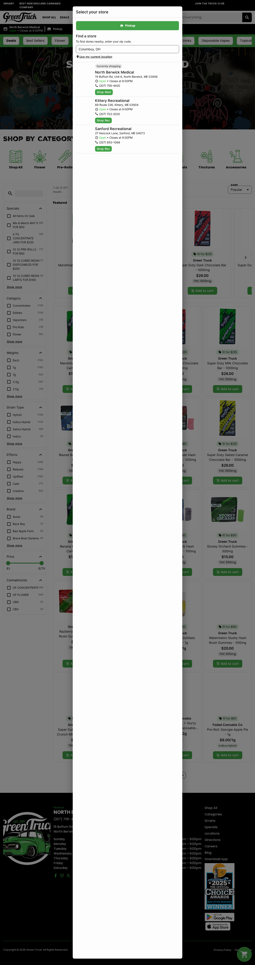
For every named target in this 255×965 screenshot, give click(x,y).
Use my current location (95, 56)
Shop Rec (103, 120)
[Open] (176, 49)
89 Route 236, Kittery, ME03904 (116, 104)
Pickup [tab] (130, 26)
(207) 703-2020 (109, 114)
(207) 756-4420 (109, 85)
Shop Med (104, 92)
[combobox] (124, 49)
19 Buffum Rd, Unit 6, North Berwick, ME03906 (126, 76)
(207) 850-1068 (109, 142)
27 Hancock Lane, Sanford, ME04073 (120, 133)
